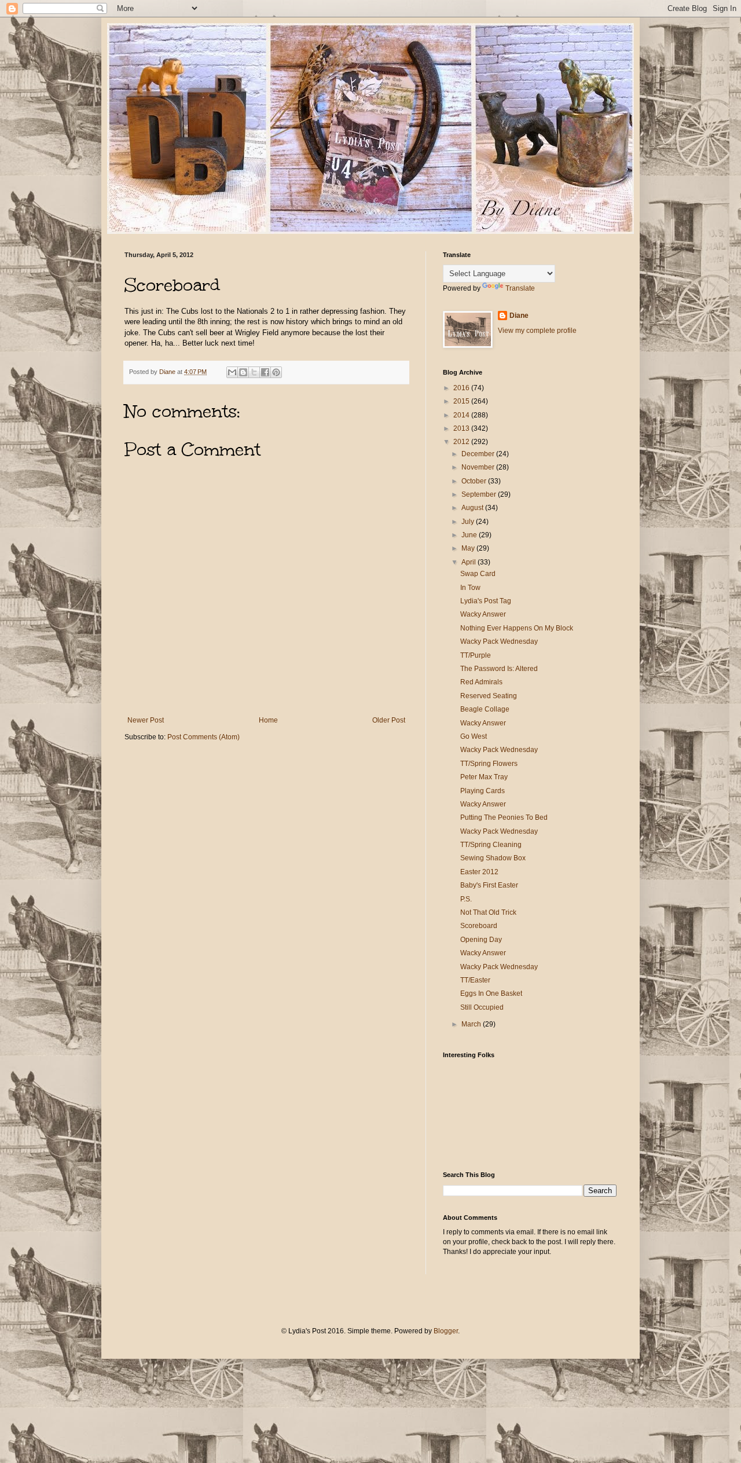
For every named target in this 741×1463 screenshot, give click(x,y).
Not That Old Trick (488, 912)
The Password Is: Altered (499, 669)
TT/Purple (475, 655)
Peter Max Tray (484, 777)
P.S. (466, 899)
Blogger (446, 1331)
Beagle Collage (484, 709)
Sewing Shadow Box (493, 858)
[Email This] (232, 372)
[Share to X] (254, 372)
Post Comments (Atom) (203, 737)
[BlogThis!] (243, 372)
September (479, 494)
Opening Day (481, 940)
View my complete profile (537, 331)
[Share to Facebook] (265, 372)
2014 (462, 415)
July (468, 522)
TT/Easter (475, 980)
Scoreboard (478, 926)
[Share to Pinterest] (276, 372)
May (468, 548)
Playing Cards (482, 791)
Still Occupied (482, 1007)
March (472, 1024)
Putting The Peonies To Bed (504, 817)
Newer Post (145, 720)
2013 (462, 428)
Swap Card (478, 574)
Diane (519, 315)
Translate (520, 288)
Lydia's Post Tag (485, 601)
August (473, 508)
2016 (462, 388)
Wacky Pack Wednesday (499, 641)
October (474, 481)
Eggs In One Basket (491, 993)
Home (268, 720)
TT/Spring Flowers (489, 764)
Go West (473, 736)
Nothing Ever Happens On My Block (516, 628)
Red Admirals (481, 682)
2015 (462, 401)
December (478, 454)
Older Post (388, 720)
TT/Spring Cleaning (491, 845)
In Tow (470, 588)
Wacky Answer (483, 614)
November (478, 467)
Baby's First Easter (489, 885)
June (470, 535)
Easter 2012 (479, 872)
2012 (462, 442)
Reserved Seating (488, 696)
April (469, 562)
